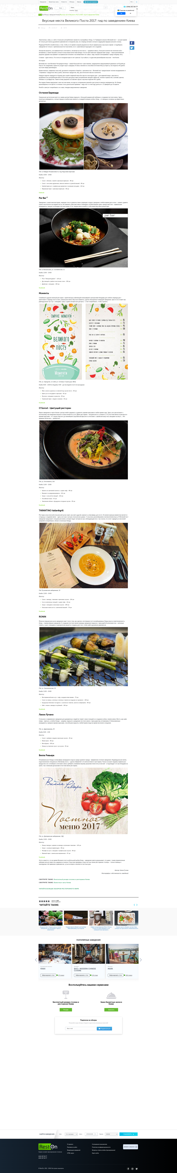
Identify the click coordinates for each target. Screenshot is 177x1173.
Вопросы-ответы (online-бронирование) (103, 1150)
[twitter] (133, 48)
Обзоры (71, 2)
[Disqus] (88, 1059)
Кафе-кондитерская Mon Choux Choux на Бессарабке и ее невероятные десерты (101, 928)
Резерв (65, 1010)
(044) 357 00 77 (132, 6)
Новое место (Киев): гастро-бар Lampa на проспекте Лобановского (126, 927)
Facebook (42, 288)
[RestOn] (41, 15)
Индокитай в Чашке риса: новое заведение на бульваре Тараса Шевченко (50, 928)
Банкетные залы (54, 2)
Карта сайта (95, 1153)
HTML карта (70, 1153)
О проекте (70, 1144)
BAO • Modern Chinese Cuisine (85, 970)
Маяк (110, 969)
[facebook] (133, 43)
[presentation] (134, 905)
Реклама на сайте (72, 1147)
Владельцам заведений (73, 1150)
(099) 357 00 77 (42, 1158)
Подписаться (105, 1029)
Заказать (111, 1010)
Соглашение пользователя (99, 1144)
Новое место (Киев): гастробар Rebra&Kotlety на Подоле (76, 927)
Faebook (41, 192)
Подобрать (127, 1134)
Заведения (43, 2)
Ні (130, 13)
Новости (64, 2)
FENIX (76, 10)
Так (121, 13)
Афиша (79, 2)
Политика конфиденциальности (101, 1147)
